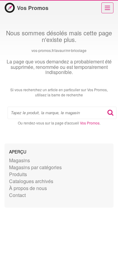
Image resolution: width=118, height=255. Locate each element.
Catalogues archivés (31, 181)
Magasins (19, 160)
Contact (17, 195)
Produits (18, 174)
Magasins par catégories (35, 167)
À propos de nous (28, 188)
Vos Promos (32, 8)
